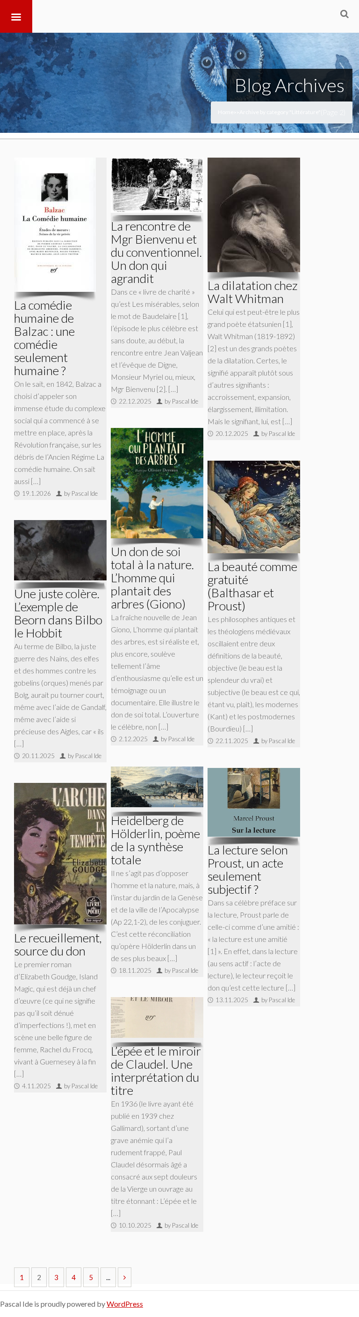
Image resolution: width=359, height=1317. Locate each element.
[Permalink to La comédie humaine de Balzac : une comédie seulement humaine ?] (55, 225)
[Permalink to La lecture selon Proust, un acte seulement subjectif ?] (254, 802)
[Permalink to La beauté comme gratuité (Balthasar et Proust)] (254, 507)
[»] (124, 1277)
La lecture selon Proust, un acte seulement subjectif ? (248, 869)
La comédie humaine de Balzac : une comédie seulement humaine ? (44, 337)
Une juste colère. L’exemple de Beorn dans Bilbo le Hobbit (58, 613)
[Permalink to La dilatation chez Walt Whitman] (254, 215)
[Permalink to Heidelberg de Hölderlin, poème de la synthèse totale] (157, 787)
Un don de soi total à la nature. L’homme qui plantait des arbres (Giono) (152, 577)
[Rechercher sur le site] (344, 13)
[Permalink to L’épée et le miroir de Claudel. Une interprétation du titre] (157, 1017)
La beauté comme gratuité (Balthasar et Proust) (252, 586)
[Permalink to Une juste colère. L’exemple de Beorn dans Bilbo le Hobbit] (60, 550)
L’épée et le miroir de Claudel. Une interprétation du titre (156, 1070)
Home (226, 112)
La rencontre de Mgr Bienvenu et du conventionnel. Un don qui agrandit (156, 252)
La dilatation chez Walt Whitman (253, 292)
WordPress (125, 1303)
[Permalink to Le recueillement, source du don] (60, 854)
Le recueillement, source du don (58, 944)
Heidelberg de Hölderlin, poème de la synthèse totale (155, 840)
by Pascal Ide (81, 493)
